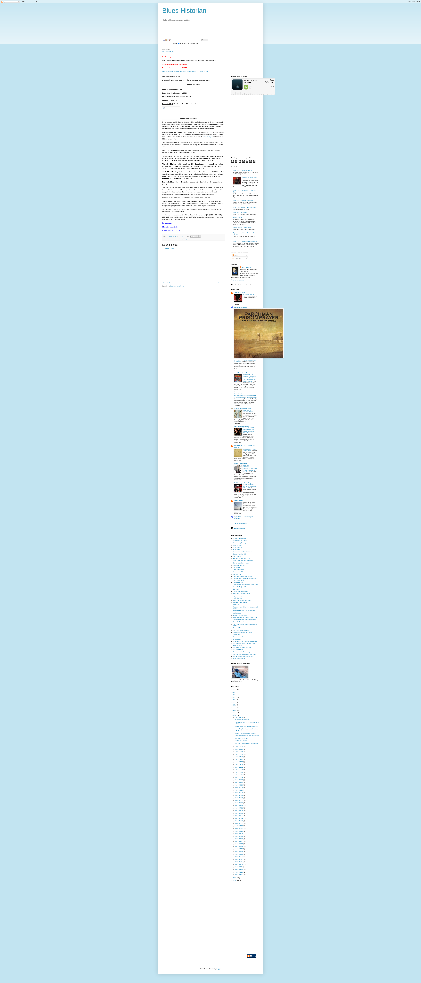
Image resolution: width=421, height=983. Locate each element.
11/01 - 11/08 (239, 764)
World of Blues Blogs (239, 658)
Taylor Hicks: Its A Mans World (242, 227)
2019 (235, 689)
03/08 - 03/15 (239, 851)
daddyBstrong (238, 501)
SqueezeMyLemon (239, 293)
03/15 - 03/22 (239, 849)
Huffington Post (237, 598)
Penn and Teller (237, 628)
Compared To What (238, 572)
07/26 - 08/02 (239, 800)
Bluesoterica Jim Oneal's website (243, 552)
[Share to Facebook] (197, 236)
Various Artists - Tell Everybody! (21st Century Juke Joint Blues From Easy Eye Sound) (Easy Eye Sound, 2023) (250, 378)
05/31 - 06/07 (239, 821)
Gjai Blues (236, 589)
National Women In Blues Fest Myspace (245, 617)
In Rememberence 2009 (242, 719)
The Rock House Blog (240, 463)
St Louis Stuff (237, 639)
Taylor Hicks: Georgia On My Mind (243, 200)
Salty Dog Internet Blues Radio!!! (242, 632)
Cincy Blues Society (239, 569)
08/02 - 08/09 (239, 798)
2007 (235, 880)
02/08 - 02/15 (239, 862)
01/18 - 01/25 (239, 869)
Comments (237, 258)
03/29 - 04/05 (239, 844)
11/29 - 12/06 (239, 754)
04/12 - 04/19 (239, 839)
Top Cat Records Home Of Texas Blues (244, 654)
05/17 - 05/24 (239, 826)
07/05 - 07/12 (239, 808)
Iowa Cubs (236, 605)
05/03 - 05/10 (239, 831)
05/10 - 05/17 (239, 828)
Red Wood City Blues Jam (241, 630)
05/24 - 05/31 (239, 823)
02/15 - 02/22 (239, 859)
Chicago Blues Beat (239, 565)
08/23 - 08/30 (239, 790)
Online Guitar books (239, 622)
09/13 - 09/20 (239, 782)
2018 (235, 692)
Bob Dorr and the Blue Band (241, 558)
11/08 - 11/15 (239, 762)
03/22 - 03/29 (239, 846)
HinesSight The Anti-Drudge (241, 593)
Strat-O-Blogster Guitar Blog (242, 408)
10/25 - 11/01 (239, 767)
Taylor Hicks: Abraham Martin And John (244, 207)
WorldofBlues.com (239, 528)
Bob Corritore (237, 556)
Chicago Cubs (237, 567)
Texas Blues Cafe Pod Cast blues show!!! (245, 641)
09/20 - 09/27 (239, 780)
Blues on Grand (237, 545)
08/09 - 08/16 (239, 795)
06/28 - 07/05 (239, 810)
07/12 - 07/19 (239, 805)
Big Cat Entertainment (239, 538)
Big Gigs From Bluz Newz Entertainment (246, 743)
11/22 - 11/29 (239, 757)
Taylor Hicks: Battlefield (240, 212)
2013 (235, 705)
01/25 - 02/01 (239, 867)
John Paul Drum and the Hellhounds (244, 611)
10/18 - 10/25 (239, 769)
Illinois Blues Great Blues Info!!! (242, 600)
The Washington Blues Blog (242, 483)
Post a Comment (170, 248)
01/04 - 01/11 (239, 874)
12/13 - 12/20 (239, 749)
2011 (235, 710)
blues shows (179, 239)
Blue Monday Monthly (239, 543)
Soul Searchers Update (242, 738)
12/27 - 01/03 (239, 717)
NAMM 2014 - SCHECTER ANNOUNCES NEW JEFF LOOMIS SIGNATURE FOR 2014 (250, 468)
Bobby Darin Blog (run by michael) (243, 561)
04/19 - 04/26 (239, 836)
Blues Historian (184, 10)
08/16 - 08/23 (239, 792)
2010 (235, 712)
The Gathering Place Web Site (242, 647)
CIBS (184, 239)
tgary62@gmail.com (168, 51)
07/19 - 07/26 (239, 803)
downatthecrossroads (240, 307)
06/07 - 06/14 (239, 818)
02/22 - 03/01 (239, 857)
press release (190, 239)
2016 (235, 697)
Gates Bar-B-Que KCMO (240, 587)
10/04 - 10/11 (239, 775)
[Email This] (191, 236)
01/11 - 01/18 (239, 872)
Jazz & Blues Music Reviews (243, 373)
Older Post (221, 283)
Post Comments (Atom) (177, 286)
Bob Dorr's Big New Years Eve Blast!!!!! (246, 726)
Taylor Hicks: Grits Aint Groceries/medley (245, 241)
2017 (235, 695)
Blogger (218, 969)
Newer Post (166, 283)
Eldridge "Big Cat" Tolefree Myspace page (245, 584)
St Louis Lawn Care (239, 637)
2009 (235, 715)
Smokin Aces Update (241, 741)
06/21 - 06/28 (239, 813)
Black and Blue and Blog (241, 426)
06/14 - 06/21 (239, 815)
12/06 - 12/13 (239, 751)
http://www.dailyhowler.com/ (241, 596)
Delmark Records (238, 582)
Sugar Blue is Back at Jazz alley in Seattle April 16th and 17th (249, 486)
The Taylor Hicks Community (241, 652)
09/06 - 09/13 (239, 785)
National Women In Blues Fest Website (244, 620)
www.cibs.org (206, 137)
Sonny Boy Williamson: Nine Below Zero (247, 735)
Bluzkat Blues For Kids (239, 554)
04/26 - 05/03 (239, 833)
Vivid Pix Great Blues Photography (243, 656)
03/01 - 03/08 (239, 854)
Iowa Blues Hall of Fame (240, 602)
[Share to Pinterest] (199, 236)
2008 (235, 878)
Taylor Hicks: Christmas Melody (242, 170)
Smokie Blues (237, 635)
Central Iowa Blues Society (241, 563)
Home (194, 283)
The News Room (238, 649)
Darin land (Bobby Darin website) (243, 576)
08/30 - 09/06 (239, 787)
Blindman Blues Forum (240, 540)
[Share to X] (195, 236)
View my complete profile (238, 280)
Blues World (236, 549)
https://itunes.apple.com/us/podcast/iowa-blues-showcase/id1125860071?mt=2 (185, 71)
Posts (235, 255)
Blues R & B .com (238, 547)
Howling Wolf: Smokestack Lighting (245, 733)
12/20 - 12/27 (239, 746)
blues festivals (171, 239)
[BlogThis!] (193, 236)
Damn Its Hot (237, 574)
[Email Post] (187, 236)
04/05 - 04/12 (239, 841)
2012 (235, 707)
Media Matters (237, 613)
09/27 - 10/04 (239, 777)
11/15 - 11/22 (239, 759)
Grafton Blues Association (240, 591)
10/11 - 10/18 (239, 772)
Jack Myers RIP (237, 218)
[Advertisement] (202, 29)
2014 (235, 702)
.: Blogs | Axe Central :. (241, 523)
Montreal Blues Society (240, 615)
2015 (235, 700)
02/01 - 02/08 (239, 864)
